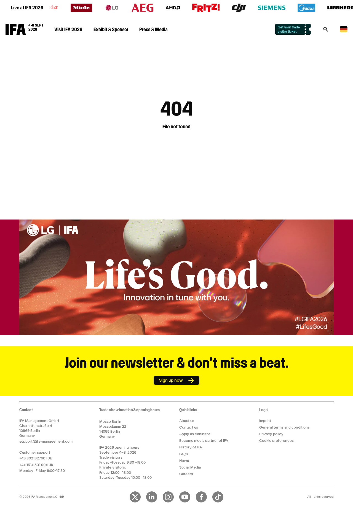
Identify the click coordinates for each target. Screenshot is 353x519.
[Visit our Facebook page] (201, 501)
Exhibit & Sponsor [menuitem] (110, 29)
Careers (186, 474)
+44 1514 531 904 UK (36, 465)
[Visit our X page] (135, 501)
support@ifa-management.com (46, 441)
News (184, 461)
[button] (326, 31)
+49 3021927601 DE (35, 458)
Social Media (190, 467)
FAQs (183, 454)
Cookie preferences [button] (276, 440)
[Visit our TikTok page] (217, 501)
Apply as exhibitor (194, 434)
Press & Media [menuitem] (153, 29)
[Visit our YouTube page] (184, 501)
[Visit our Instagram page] (168, 501)
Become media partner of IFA (203, 440)
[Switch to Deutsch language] (343, 31)
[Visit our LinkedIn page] (151, 501)
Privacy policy (271, 434)
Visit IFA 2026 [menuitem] (68, 29)
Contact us (188, 427)
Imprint (265, 421)
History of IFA (190, 447)
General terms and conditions (284, 427)
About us (186, 421)
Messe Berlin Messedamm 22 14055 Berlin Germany (112, 429)
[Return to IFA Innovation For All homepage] (24, 33)
